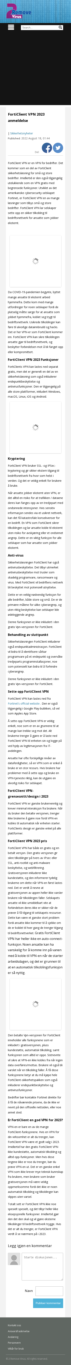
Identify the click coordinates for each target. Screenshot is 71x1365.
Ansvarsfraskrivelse (19, 1331)
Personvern (14, 1342)
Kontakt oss (14, 1325)
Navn (29, 1291)
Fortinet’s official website (24, 703)
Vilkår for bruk (16, 1348)
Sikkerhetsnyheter (21, 133)
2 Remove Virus (19, 11)
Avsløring (13, 1337)
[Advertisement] (35, 69)
